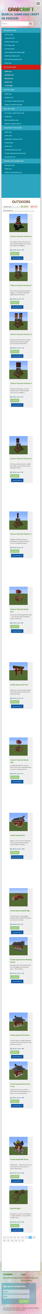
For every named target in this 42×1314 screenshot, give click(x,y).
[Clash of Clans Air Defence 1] (18, 520)
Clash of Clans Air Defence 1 (21, 534)
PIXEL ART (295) (9, 109)
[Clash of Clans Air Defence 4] (18, 321)
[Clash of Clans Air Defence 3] (18, 370)
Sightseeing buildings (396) (14, 52)
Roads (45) (8, 82)
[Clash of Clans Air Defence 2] (18, 445)
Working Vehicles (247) (13, 150)
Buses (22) (8, 146)
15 (34, 1237)
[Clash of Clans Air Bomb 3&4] (18, 746)
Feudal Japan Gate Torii (19, 685)
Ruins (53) (8, 63)
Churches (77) (9, 38)
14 (30, 1237)
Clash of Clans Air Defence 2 (21, 458)
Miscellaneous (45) (11, 120)
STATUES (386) (9, 90)
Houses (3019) (9, 49)
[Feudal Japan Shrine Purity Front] (18, 1070)
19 (16, 1240)
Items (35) (8, 94)
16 (4, 1240)
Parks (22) (8, 71)
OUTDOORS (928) (10, 67)
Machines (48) (9, 165)
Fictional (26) (9, 45)
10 (14, 1237)
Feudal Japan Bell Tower (19, 1159)
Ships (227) (8, 136)
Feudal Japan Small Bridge (20, 911)
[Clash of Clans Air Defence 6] (18, 223)
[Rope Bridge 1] (18, 1195)
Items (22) (8, 169)
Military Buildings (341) (13, 59)
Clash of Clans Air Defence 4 (21, 334)
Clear (35, 206)
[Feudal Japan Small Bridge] (18, 897)
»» (22, 1240)
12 (22, 1237)
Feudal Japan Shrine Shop (19, 1035)
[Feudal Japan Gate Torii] (18, 671)
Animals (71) (9, 97)
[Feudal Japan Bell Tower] (18, 1146)
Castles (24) (9, 35)
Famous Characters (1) (13, 124)
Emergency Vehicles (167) (13, 139)
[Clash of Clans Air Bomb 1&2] (18, 596)
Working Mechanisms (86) (13, 161)
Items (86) (8, 117)
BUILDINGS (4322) (10, 30)
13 (26, 1237)
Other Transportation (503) (15, 153)
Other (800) (9, 86)
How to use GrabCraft (12, 1278)
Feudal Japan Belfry (17, 835)
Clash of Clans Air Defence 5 (21, 285)
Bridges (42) (9, 78)
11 (18, 1237)
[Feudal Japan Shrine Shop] (18, 1021)
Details (15, 254)
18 (12, 1240)
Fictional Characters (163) (14, 113)
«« (4, 1237)
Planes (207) (9, 143)
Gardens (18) (9, 75)
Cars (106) (8, 132)
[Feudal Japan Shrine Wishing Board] (18, 946)
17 (8, 1240)
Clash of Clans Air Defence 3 (21, 383)
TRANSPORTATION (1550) (13, 128)
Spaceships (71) (10, 157)
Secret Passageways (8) (13, 172)
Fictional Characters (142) (14, 101)
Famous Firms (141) (11, 42)
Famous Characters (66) (13, 105)
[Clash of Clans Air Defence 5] (18, 272)
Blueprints (17, 258)
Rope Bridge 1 (15, 1208)
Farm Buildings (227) (12, 56)
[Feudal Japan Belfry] (18, 822)
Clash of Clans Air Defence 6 (21, 236)
